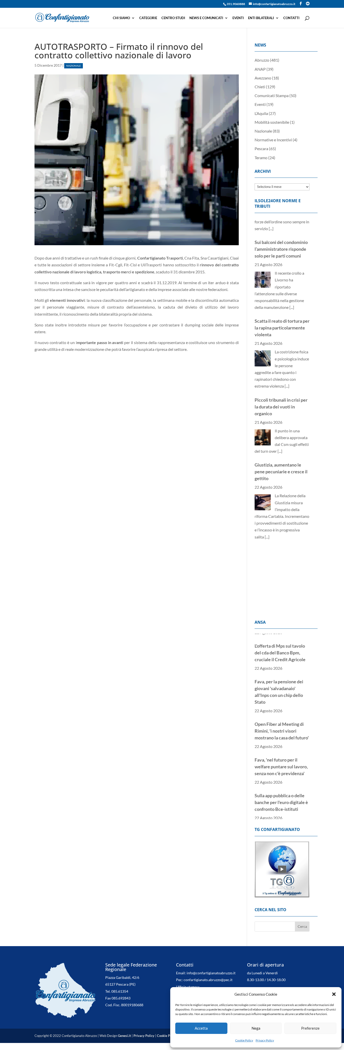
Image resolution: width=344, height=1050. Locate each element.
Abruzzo (262, 60)
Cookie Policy (244, 1040)
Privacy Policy (265, 1040)
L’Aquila (261, 113)
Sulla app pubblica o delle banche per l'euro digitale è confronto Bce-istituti (281, 793)
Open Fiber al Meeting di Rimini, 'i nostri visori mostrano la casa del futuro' (282, 722)
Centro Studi (173, 18)
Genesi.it (124, 1036)
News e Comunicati (206, 18)
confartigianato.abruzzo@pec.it (208, 980)
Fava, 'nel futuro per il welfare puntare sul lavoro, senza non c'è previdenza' (281, 757)
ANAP (260, 69)
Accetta (201, 1028)
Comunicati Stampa (272, 95)
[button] (333, 994)
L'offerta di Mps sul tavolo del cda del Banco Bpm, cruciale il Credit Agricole (280, 643)
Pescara (261, 148)
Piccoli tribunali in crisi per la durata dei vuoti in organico (281, 385)
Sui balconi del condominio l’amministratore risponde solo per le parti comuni (281, 228)
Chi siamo (121, 18)
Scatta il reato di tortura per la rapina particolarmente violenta (282, 306)
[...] (291, 286)
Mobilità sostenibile (272, 122)
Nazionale (73, 65)
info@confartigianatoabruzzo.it (211, 973)
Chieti (260, 86)
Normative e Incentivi (273, 139)
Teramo (261, 157)
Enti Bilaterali (261, 18)
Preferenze (310, 1028)
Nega (256, 1028)
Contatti (291, 18)
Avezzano (263, 77)
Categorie (148, 18)
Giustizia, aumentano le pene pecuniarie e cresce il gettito (281, 450)
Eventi (238, 18)
